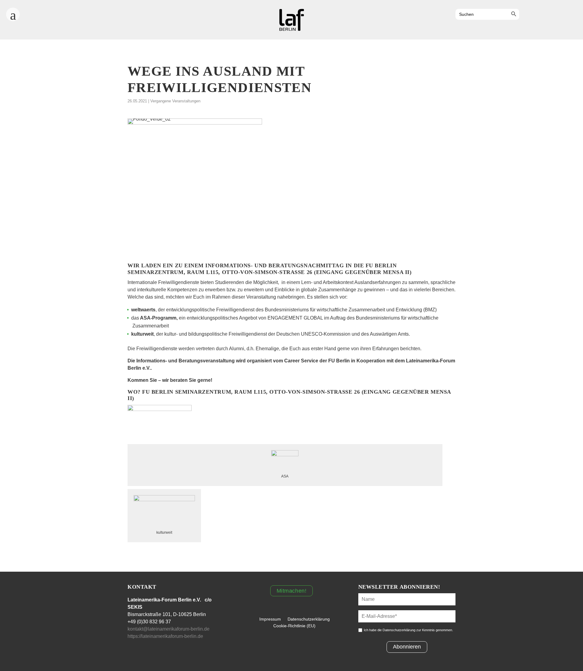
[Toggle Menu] (13, 12)
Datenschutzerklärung (309, 619)
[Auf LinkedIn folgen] (576, 15)
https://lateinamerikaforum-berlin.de (166, 636)
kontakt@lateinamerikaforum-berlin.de (169, 629)
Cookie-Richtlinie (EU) (294, 626)
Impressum (270, 619)
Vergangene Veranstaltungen (175, 101)
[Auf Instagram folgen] (543, 15)
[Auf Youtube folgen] (559, 15)
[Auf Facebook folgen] (526, 15)
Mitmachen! (291, 591)
